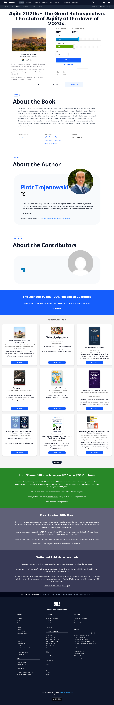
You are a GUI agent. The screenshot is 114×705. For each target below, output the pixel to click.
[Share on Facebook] (22, 138)
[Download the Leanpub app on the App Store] (57, 699)
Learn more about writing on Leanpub (57, 502)
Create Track (49, 627)
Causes (48, 658)
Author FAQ (49, 635)
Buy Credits (77, 620)
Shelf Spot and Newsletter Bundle (27, 650)
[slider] (78, 39)
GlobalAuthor (21, 643)
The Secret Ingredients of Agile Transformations (57, 338)
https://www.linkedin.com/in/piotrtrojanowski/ (55, 218)
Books (18, 6)
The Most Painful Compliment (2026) (84, 633)
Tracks (40, 6)
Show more (57, 462)
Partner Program (50, 655)
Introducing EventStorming (57, 388)
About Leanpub (50, 668)
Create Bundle (50, 623)
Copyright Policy (79, 653)
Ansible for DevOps (19, 388)
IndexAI (19, 645)
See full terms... (57, 308)
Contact (48, 672)
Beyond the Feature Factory (94, 347)
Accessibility (49, 660)
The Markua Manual (51, 645)
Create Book (49, 620)
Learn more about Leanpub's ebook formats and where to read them (57, 544)
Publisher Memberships (24, 674)
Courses (33, 6)
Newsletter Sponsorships (24, 648)
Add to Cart (68, 60)
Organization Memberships (25, 672)
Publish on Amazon (22, 652)
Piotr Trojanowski (30, 60)
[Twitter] (23, 194)
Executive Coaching (51, 143)
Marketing (66, 2)
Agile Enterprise (49, 137)
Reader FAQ (77, 623)
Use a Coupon (21, 631)
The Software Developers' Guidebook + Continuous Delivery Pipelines (19, 432)
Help (108, 6)
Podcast (95, 6)
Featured (6, 6)
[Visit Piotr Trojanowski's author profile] (80, 181)
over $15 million (52, 497)
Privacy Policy (78, 655)
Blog (47, 670)
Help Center (77, 625)
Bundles (25, 6)
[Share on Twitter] (19, 138)
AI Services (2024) (79, 637)
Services (57, 2)
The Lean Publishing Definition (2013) (84, 641)
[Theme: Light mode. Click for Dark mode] (98, 2)
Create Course (50, 625)
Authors (29, 2)
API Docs (48, 648)
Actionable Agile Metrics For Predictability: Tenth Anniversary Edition (57, 437)
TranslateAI (20, 654)
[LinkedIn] (23, 270)
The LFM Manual (50, 643)
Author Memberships (52, 618)
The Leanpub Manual (52, 641)
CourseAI (19, 641)
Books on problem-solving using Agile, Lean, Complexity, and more (94, 432)
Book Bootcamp (21, 664)
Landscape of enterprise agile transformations (19, 341)
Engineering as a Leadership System (94, 390)
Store (21, 2)
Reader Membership (82, 68)
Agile (56, 137)
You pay (58, 51)
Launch (102, 6)
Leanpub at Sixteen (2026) (81, 635)
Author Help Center (51, 637)
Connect (75, 2)
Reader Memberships (80, 618)
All (12, 6)
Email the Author (77, 137)
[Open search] (93, 2)
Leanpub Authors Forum (52, 639)
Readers (37, 2)
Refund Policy (78, 658)
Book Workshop (21, 662)
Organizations (47, 2)
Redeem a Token (22, 633)
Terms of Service (79, 651)
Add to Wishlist (68, 64)
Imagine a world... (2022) (81, 639)
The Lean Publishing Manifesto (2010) (85, 643)
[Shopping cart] (104, 2)
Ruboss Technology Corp (66, 692)
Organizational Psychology (53, 140)
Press (47, 674)
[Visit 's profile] (80, 263)
